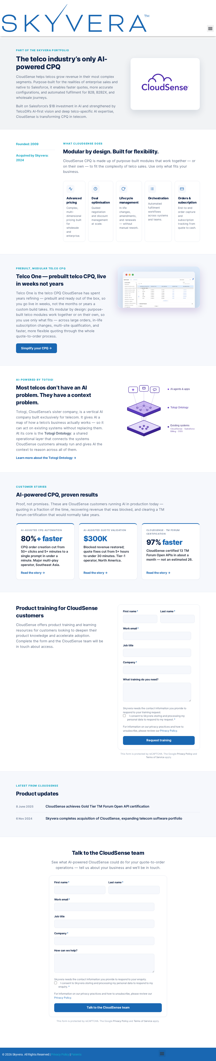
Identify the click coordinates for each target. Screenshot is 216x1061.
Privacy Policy (168, 730)
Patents (76, 1054)
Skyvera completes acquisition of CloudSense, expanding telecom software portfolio (114, 818)
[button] (210, 28)
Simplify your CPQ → (36, 348)
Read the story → (33, 572)
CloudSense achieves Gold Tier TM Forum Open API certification (97, 806)
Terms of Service (155, 757)
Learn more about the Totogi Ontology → (46, 458)
